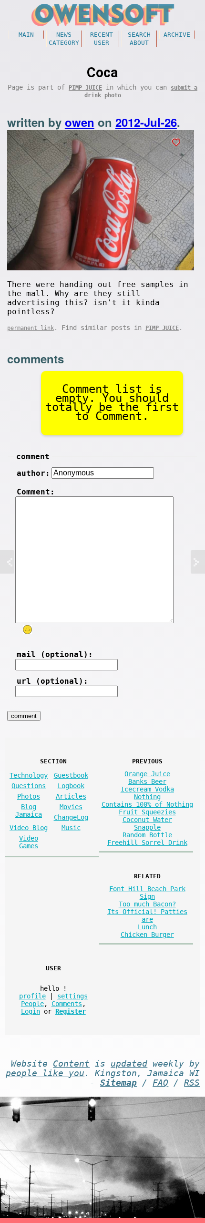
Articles (71, 796)
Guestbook (71, 775)
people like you (45, 1073)
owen (79, 122)
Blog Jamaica (28, 810)
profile (32, 996)
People (32, 1003)
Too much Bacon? (147, 904)
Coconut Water (147, 819)
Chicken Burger (147, 934)
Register (70, 1011)
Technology (29, 775)
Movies (71, 807)
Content (71, 1064)
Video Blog (29, 828)
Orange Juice (147, 774)
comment (33, 456)
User (101, 42)
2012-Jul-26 (146, 122)
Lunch (147, 927)
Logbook (71, 786)
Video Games (28, 842)
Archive (177, 34)
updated (129, 1064)
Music (71, 828)
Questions (28, 786)
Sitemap (118, 1083)
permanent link (30, 328)
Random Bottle (147, 835)
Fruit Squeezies (147, 812)
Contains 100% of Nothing (147, 804)
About (139, 42)
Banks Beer (147, 781)
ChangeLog (71, 817)
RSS (192, 1083)
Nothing (147, 797)
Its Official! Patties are (147, 915)
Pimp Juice (85, 87)
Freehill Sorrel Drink (147, 842)
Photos (28, 796)
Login (30, 1011)
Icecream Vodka (147, 789)
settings (72, 996)
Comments (66, 1003)
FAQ (160, 1083)
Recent (101, 34)
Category (64, 42)
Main (26, 34)
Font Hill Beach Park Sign (147, 892)
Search (139, 34)
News (64, 34)
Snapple (147, 827)
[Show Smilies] (27, 629)
